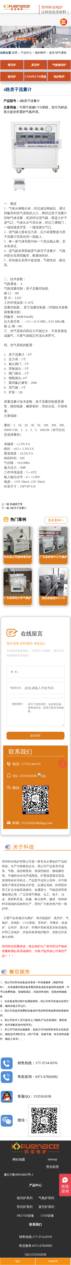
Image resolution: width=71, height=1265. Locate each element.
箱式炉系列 (25, 1198)
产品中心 (26, 52)
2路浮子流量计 (18, 508)
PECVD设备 (25, 1215)
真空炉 (35, 64)
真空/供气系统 (57, 52)
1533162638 (28, 776)
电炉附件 (40, 52)
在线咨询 (53, 1261)
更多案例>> (56, 520)
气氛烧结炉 (59, 64)
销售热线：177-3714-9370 (37, 1063)
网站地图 (18, 1159)
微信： (23, 1120)
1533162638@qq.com (36, 823)
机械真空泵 (16, 504)
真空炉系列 (46, 1206)
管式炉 (12, 64)
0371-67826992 (42, 1245)
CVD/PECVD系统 (35, 76)
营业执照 (52, 1166)
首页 (15, 52)
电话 (17, 1261)
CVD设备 (47, 1215)
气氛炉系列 (46, 1198)
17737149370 (31, 764)
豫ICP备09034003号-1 (19, 1174)
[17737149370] (62, 763)
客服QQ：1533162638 (34, 1096)
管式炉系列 (25, 1206)
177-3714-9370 (42, 1236)
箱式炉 (12, 76)
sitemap (52, 1159)
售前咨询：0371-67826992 (38, 1077)
